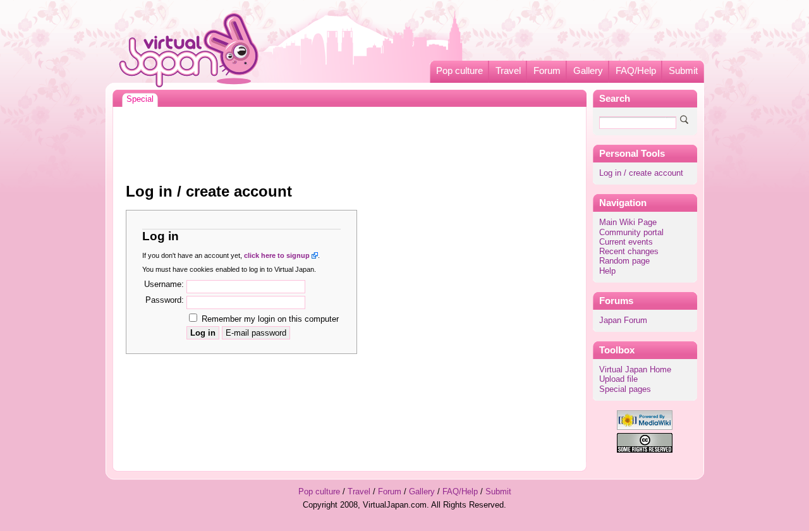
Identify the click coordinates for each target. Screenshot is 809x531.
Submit (683, 71)
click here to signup (277, 255)
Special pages (625, 389)
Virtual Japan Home (635, 369)
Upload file (618, 379)
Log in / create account (641, 173)
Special (140, 99)
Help (607, 271)
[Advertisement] (349, 141)
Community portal (631, 232)
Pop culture (459, 71)
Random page (624, 261)
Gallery (588, 71)
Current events (626, 242)
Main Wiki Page (628, 222)
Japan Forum (623, 320)
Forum (547, 71)
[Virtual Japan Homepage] (189, 49)
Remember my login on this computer (270, 319)
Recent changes (629, 251)
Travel (508, 71)
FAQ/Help (636, 71)
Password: (164, 300)
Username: (164, 284)
